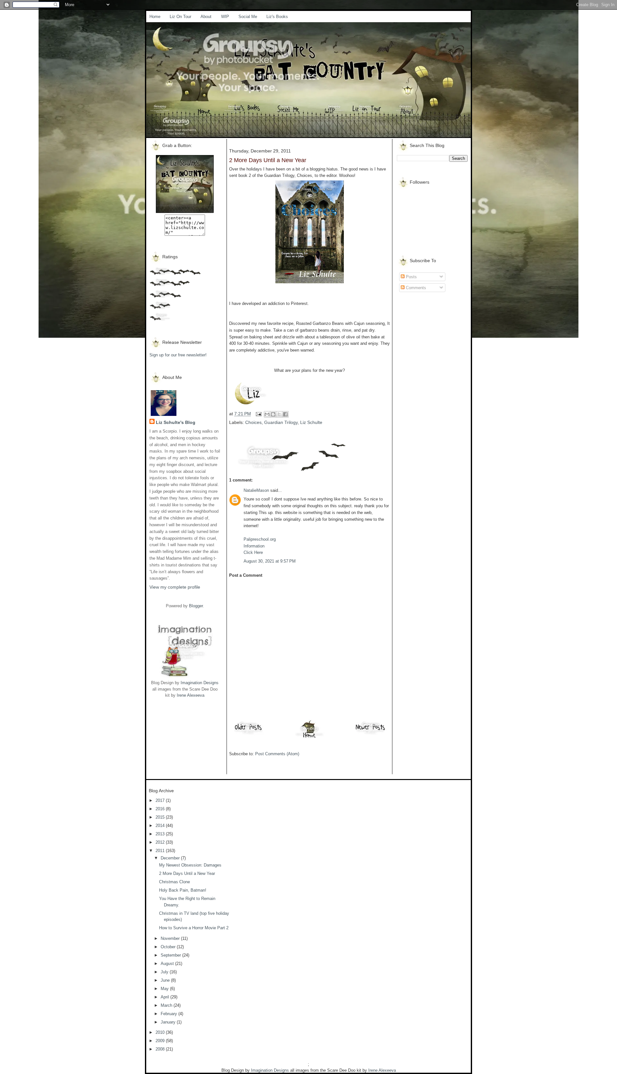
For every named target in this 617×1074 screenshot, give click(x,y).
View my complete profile (174, 587)
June (166, 980)
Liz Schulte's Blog (175, 422)
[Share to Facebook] (285, 414)
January (169, 1022)
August (168, 963)
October (169, 946)
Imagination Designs (200, 682)
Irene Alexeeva (190, 695)
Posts (411, 276)
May (165, 988)
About (206, 16)
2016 (161, 808)
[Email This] (267, 414)
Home (154, 16)
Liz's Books (277, 16)
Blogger (196, 605)
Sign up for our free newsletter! (178, 355)
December (171, 858)
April (165, 997)
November (171, 938)
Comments (415, 287)
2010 (161, 1032)
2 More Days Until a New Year (187, 873)
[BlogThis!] (273, 414)
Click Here (253, 552)
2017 (161, 800)
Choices (253, 422)
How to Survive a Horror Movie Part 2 (193, 927)
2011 (161, 850)
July (165, 971)
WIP (225, 16)
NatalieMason (256, 490)
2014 (161, 825)
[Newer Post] (370, 734)
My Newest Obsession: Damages (190, 865)
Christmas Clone (174, 881)
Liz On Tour (180, 16)
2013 (161, 833)
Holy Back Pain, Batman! (182, 890)
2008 (161, 1049)
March (167, 1005)
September (171, 955)
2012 (161, 842)
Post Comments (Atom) (277, 753)
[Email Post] (258, 413)
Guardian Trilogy (281, 422)
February (169, 1013)
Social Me (247, 16)
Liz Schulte (311, 422)
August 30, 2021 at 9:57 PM (270, 561)
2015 (161, 817)
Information (254, 546)
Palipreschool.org (260, 539)
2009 (161, 1040)
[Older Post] (248, 734)
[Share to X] (279, 414)
